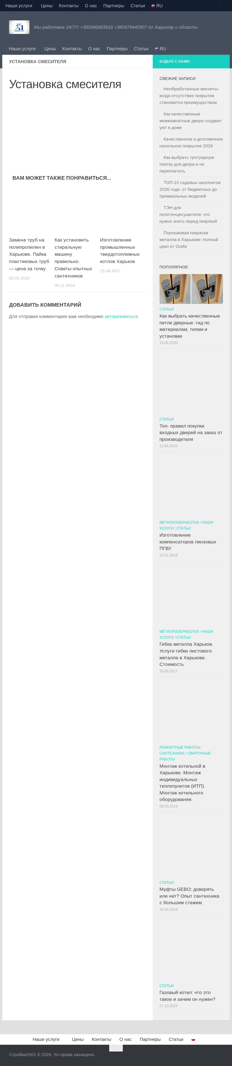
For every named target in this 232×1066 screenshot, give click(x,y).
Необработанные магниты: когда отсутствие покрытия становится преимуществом (189, 95)
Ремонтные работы (180, 747)
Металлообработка (179, 522)
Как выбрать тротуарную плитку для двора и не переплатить (187, 164)
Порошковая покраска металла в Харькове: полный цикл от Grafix (189, 239)
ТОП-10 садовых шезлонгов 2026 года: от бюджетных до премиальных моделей (190, 189)
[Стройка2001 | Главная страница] (19, 27)
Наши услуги (18, 5)
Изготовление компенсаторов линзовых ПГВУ (188, 541)
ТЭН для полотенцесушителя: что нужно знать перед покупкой (188, 214)
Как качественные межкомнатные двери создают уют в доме (191, 121)
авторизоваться (121, 316)
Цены (47, 5)
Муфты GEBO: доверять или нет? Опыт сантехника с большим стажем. (189, 896)
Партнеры (113, 5)
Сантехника (172, 753)
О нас (91, 5)
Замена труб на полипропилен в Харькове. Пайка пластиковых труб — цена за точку (29, 254)
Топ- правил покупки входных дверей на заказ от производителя (191, 432)
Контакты (68, 5)
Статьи (137, 5)
